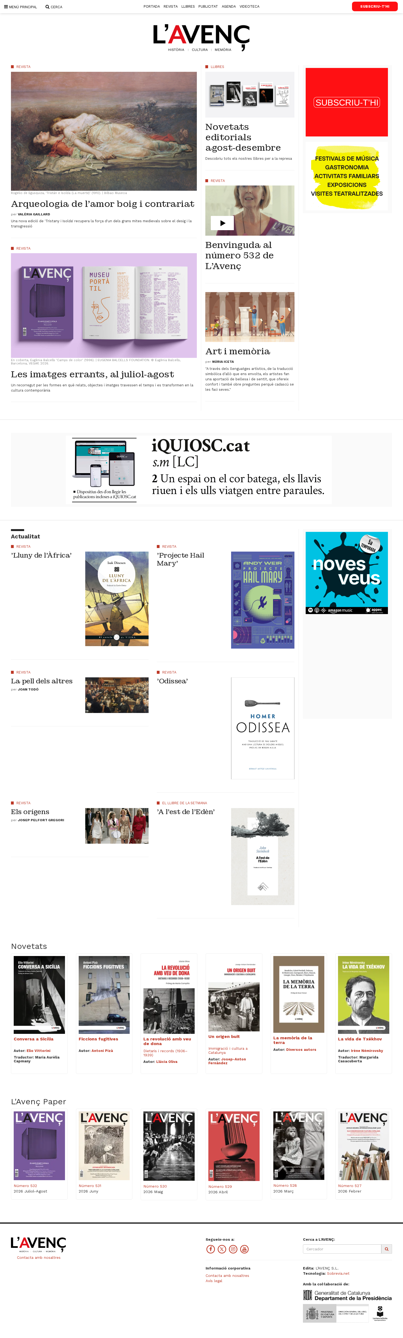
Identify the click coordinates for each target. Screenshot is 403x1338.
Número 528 (285, 1185)
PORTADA (152, 6)
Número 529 (220, 1186)
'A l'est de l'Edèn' (186, 812)
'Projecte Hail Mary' (180, 559)
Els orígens (30, 812)
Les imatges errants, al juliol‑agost (92, 374)
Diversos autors (301, 1050)
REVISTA (171, 6)
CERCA (56, 7)
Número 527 (350, 1185)
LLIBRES (188, 6)
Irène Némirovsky (367, 1051)
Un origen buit (224, 1036)
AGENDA (229, 6)
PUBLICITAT (208, 6)
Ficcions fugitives (98, 1039)
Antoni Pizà (102, 1051)
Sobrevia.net (338, 1273)
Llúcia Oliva (166, 1062)
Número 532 (25, 1185)
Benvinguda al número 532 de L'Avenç (239, 255)
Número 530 (155, 1186)
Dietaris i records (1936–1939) (165, 1053)
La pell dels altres (42, 681)
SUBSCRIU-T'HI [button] (375, 6)
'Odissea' (172, 681)
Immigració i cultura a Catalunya (228, 1050)
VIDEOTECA (249, 6)
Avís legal (214, 1281)
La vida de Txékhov (360, 1039)
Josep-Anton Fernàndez (227, 1061)
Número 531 (90, 1185)
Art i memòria (237, 351)
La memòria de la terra (292, 1040)
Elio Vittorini (38, 1051)
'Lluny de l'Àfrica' (41, 555)
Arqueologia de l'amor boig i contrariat (102, 204)
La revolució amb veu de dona (167, 1041)
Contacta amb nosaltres (38, 1257)
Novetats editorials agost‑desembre (243, 137)
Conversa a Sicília (33, 1039)
